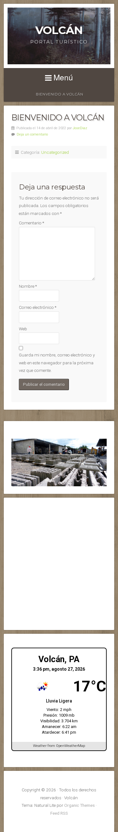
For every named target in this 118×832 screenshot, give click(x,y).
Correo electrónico (37, 307)
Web (23, 328)
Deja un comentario (32, 134)
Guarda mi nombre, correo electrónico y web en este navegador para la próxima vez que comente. (57, 362)
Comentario (31, 222)
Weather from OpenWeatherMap (59, 746)
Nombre (28, 286)
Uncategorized (55, 152)
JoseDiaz (80, 128)
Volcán (59, 30)
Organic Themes (79, 805)
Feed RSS (59, 813)
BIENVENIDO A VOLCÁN (59, 94)
